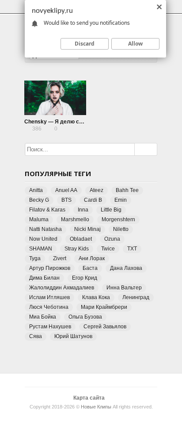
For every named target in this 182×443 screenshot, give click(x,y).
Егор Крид (84, 278)
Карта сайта (89, 398)
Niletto (121, 229)
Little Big (111, 210)
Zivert (59, 258)
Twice (108, 249)
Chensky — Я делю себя (56, 122)
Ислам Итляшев (49, 297)
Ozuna (112, 239)
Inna (83, 210)
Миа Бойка (42, 317)
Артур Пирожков (49, 268)
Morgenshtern (118, 219)
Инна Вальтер (124, 288)
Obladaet (81, 239)
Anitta (36, 190)
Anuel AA (66, 190)
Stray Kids (76, 249)
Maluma (39, 219)
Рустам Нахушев (50, 327)
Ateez (96, 190)
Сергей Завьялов (104, 327)
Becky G (39, 200)
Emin (120, 200)
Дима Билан (44, 278)
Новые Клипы (96, 406)
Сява (35, 336)
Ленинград (135, 297)
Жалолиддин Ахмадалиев (61, 288)
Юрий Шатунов (73, 336)
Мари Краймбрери (104, 307)
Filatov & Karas (47, 210)
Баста (90, 268)
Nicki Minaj (87, 229)
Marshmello (75, 219)
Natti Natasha (45, 229)
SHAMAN (40, 249)
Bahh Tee (127, 190)
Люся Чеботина (48, 307)
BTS (66, 200)
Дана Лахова (126, 268)
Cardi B (93, 200)
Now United (43, 239)
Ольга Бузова (85, 317)
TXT (132, 249)
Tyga (35, 258)
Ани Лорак (92, 258)
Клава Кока (96, 297)
